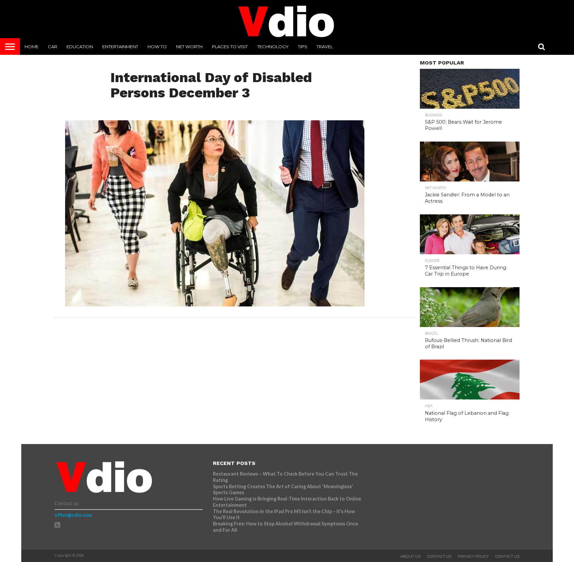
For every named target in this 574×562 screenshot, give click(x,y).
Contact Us (439, 556)
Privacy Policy (473, 556)
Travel (325, 46)
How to (157, 46)
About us (410, 556)
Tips (302, 46)
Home (32, 46)
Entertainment (120, 46)
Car (52, 46)
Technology (273, 46)
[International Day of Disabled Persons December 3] (214, 304)
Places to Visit (230, 46)
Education (79, 46)
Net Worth (189, 46)
